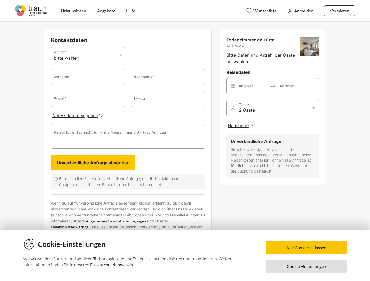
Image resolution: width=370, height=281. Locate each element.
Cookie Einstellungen (306, 266)
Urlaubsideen (73, 10)
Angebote (106, 10)
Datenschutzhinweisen (111, 264)
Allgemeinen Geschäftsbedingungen (116, 221)
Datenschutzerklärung (69, 227)
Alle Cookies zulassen (306, 247)
